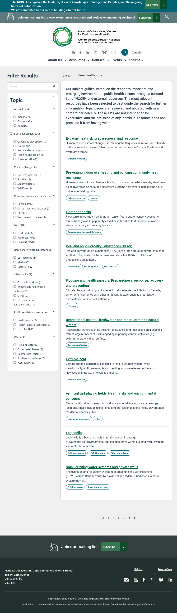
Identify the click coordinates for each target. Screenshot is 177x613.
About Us (55, 60)
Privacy (138, 569)
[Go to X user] (96, 52)
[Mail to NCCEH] (113, 52)
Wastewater (110, 266)
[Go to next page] (129, 517)
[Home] (88, 37)
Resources (77, 60)
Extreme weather (76, 158)
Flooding (72, 306)
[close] (166, 16)
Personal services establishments (84, 232)
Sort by (66, 76)
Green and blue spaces (79, 419)
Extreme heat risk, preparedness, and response (102, 138)
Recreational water (77, 345)
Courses (98, 60)
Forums (134, 60)
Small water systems (98, 487)
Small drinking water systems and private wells (102, 467)
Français (136, 52)
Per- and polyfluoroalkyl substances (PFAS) (99, 246)
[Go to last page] (135, 517)
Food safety (74, 266)
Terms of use (165, 569)
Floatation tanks (78, 212)
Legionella (74, 433)
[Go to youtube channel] (73, 52)
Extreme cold (76, 359)
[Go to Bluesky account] (104, 52)
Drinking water (91, 266)
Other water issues (119, 453)
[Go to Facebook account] (80, 52)
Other (98, 419)
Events (116, 60)
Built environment (77, 453)
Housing (94, 198)
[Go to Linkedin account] (87, 52)
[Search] (124, 52)
